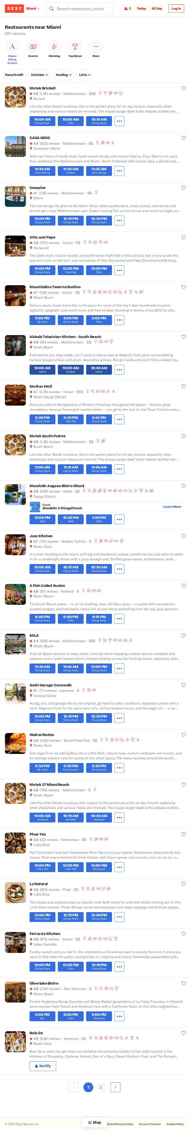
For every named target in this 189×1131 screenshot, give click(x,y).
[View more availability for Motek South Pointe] (119, 469)
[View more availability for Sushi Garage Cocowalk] (119, 718)
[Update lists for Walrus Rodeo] (183, 734)
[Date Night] (110, 292)
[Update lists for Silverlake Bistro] (183, 983)
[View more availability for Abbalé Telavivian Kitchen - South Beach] (119, 370)
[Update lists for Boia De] (183, 1033)
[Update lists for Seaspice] (183, 187)
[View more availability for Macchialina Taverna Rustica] (119, 320)
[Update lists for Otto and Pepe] (183, 237)
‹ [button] (74, 1086)
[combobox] (80, 8)
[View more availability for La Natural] (119, 917)
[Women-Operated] (100, 93)
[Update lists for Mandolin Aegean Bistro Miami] (183, 486)
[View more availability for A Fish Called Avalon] (119, 619)
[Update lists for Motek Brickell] (183, 88)
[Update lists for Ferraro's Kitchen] (183, 933)
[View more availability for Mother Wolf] (119, 419)
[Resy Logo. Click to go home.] (14, 8)
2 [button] (101, 1087)
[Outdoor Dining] (95, 242)
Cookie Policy (175, 1124)
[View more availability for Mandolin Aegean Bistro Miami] (119, 519)
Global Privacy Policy (119, 1124)
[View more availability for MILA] (119, 668)
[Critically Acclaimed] (100, 292)
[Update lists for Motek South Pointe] (183, 436)
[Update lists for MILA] (183, 635)
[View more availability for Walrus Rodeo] (119, 768)
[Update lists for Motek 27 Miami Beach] (183, 784)
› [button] (115, 1086)
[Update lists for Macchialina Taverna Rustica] (183, 287)
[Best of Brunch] (110, 93)
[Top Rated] (131, 292)
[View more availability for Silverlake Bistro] (119, 1016)
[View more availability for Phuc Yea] (119, 867)
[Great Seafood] (120, 491)
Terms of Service (150, 1124)
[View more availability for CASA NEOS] (119, 171)
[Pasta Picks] (106, 242)
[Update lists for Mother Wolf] (183, 386)
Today (141, 8)
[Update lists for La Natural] (183, 884)
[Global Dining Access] (136, 292)
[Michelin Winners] (115, 491)
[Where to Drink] (105, 93)
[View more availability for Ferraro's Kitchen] (119, 967)
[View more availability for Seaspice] (119, 221)
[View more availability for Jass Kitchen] (119, 569)
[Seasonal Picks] (125, 491)
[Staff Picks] (90, 242)
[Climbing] (113, 143)
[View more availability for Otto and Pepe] (119, 270)
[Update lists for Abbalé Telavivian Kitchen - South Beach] (183, 336)
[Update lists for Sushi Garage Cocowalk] (183, 685)
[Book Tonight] (121, 93)
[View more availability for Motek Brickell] (119, 121)
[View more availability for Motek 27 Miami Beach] (119, 817)
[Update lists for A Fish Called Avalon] (183, 585)
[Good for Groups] (116, 93)
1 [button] (88, 1087)
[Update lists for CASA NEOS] (183, 137)
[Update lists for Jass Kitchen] (183, 536)
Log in (176, 8)
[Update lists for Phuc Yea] (183, 834)
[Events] (141, 292)
